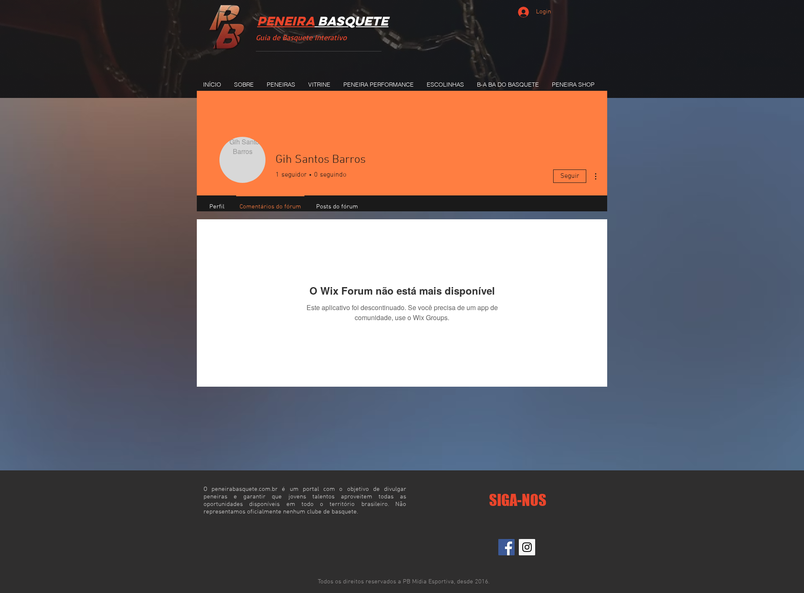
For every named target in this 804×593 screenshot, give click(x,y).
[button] (281, 84)
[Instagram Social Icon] (527, 547)
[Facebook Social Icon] (506, 547)
